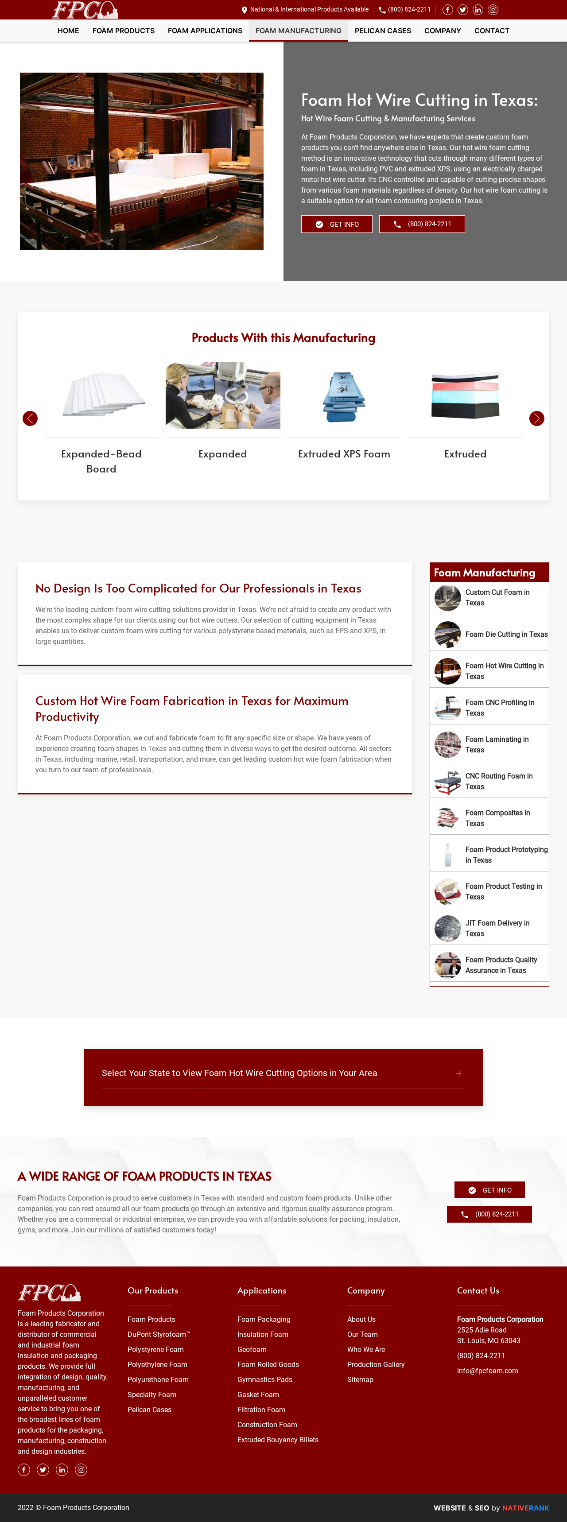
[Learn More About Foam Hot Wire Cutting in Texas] (489, 671)
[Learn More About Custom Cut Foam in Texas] (489, 598)
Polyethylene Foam (157, 1364)
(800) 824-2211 (409, 9)
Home (68, 30)
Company (442, 30)
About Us (361, 1319)
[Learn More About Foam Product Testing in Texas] (489, 892)
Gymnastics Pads (264, 1379)
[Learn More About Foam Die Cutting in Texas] (489, 635)
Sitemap (360, 1379)
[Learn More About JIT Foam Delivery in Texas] (489, 929)
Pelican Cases (383, 30)
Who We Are (366, 1349)
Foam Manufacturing (299, 30)
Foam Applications (205, 30)
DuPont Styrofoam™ (159, 1334)
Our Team (362, 1334)
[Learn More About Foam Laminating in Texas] (489, 745)
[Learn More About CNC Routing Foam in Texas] (489, 782)
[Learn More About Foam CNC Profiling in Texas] (489, 708)
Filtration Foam (261, 1410)
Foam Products (124, 30)
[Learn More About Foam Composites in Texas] (489, 818)
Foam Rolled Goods (268, 1364)
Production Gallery (376, 1364)
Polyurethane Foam (158, 1379)
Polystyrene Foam (156, 1349)
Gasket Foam (258, 1394)
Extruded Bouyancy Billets (277, 1440)
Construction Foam (267, 1425)
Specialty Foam (152, 1394)
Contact (492, 30)
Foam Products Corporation (500, 1319)
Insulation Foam (262, 1334)
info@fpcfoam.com (487, 1371)
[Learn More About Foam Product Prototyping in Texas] (489, 855)
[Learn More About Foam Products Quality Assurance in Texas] (489, 965)
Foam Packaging (264, 1319)
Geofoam (252, 1349)
